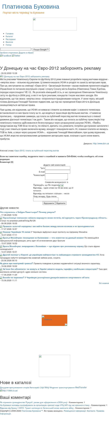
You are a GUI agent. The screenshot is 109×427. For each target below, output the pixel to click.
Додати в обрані (26, 52)
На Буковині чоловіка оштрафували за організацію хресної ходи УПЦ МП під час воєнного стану (44, 405)
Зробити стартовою (9, 52)
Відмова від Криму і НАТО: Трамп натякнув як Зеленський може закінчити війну (37, 407)
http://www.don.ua (101, 143)
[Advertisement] (14, 300)
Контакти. (91, 410)
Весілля (9, 41)
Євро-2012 (19, 150)
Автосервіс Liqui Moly (39, 387)
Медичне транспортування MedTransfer (68, 387)
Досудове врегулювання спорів (14, 387)
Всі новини (104, 283)
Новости (48, 319)
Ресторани (10, 39)
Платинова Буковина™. (32, 410)
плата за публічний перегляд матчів (42, 150)
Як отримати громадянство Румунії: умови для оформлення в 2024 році (33, 402)
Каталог (9, 36)
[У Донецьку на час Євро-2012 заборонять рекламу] (24, 75)
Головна (9, 33)
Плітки (8, 44)
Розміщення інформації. (75, 410)
